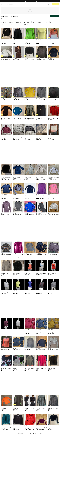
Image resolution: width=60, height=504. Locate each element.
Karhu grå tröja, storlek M (41, 59)
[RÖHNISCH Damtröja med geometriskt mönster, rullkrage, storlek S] (6, 247)
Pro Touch (4, 407)
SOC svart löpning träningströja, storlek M (17, 41)
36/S (1, 117)
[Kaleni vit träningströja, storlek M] (6, 52)
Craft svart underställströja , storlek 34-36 (6, 118)
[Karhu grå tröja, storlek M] (41, 52)
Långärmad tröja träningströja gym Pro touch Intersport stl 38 (6, 408)
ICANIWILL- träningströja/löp (18, 195)
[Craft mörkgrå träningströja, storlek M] (18, 92)
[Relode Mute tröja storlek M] (53, 206)
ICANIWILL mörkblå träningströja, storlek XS (17, 177)
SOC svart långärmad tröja (6, 177)
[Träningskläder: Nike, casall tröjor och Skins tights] (41, 247)
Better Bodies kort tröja (17, 137)
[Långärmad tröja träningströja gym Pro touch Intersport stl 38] (6, 400)
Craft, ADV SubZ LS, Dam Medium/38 (41, 331)
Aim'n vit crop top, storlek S (53, 349)
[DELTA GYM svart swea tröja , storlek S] (53, 247)
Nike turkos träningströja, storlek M (6, 427)
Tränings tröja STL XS (5, 349)
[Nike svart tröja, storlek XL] (41, 110)
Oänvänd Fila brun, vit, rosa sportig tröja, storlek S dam (53, 137)
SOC (15, 39)
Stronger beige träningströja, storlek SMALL (41, 177)
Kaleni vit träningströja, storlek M (5, 59)
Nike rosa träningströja (52, 195)
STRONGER (51, 58)
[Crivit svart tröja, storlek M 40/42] (53, 92)
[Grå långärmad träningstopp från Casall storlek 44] (6, 265)
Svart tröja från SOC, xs (52, 368)
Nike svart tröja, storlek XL (41, 118)
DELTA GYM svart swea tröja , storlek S (52, 254)
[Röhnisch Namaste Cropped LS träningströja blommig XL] (6, 360)
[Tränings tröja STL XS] (6, 342)
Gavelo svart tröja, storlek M (29, 59)
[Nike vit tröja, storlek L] (41, 129)
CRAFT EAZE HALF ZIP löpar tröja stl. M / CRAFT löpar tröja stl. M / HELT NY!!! (18, 254)
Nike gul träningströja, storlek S (28, 99)
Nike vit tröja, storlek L (40, 137)
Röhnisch (3, 253)
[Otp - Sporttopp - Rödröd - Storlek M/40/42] (6, 323)
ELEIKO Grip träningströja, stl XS (18, 118)
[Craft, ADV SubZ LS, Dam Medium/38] (41, 323)
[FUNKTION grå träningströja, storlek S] (30, 342)
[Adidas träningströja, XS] (41, 360)
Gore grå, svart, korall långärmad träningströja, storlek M (29, 368)
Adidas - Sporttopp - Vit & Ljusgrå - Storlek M (6, 292)
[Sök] (27, 4)
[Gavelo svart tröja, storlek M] (30, 52)
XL (36, 117)
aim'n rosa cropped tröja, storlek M (53, 41)
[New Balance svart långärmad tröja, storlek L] (6, 188)
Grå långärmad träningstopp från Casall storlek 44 (6, 273)
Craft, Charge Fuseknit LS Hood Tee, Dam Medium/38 (53, 331)
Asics (27, 39)
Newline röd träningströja (53, 118)
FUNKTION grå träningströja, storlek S (28, 349)
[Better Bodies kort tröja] (18, 129)
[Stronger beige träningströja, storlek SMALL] (41, 169)
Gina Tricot (39, 39)
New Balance (4, 194)
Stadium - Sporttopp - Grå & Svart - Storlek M (53, 292)
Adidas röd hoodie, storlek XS (29, 427)
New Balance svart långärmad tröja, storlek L (6, 195)
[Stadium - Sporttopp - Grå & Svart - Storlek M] (53, 284)
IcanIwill (39, 98)
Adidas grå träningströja (53, 408)
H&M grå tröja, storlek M (29, 118)
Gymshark (28, 407)
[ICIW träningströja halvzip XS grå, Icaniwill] (41, 92)
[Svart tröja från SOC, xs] (53, 360)
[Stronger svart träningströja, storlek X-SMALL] (53, 52)
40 (1, 213)
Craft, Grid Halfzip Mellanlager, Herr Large (17, 349)
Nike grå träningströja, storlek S (28, 254)
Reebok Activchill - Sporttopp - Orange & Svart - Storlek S (30, 273)
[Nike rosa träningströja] (53, 188)
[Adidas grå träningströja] (53, 400)
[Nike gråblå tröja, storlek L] (41, 400)
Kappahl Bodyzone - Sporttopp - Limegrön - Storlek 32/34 (17, 292)
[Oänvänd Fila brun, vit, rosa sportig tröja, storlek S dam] (53, 129)
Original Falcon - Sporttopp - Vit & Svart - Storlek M (18, 331)
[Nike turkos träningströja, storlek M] (6, 419)
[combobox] (21, 4)
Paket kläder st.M (16, 368)
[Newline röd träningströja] (53, 110)
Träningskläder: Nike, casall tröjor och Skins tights (41, 254)
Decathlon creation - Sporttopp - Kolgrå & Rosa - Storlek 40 (41, 292)
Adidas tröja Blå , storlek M (29, 214)
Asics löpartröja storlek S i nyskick (29, 41)
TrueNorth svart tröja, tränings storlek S (17, 408)
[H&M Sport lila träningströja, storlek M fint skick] (41, 419)
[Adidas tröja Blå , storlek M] (30, 206)
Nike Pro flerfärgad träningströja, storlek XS (5, 99)
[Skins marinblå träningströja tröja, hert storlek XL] (30, 188)
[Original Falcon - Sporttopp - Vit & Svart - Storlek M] (18, 323)
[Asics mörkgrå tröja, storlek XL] (41, 342)
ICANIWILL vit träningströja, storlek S (53, 177)
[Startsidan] (9, 4)
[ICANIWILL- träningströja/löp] (18, 188)
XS (1, 39)
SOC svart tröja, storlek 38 (18, 427)
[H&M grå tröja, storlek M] (30, 110)
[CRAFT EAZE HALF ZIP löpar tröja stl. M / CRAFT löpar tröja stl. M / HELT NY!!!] (18, 247)
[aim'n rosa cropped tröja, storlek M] (53, 33)
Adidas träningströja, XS (41, 368)
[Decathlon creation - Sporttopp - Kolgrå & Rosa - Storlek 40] (41, 284)
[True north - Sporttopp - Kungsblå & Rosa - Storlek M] (30, 284)
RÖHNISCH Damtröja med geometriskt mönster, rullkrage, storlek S (6, 254)
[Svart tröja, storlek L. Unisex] (18, 265)
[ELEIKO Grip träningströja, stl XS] (18, 110)
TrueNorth (15, 407)
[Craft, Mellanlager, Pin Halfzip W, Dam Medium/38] (30, 323)
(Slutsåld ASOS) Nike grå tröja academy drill (41, 214)
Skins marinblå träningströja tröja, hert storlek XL (29, 195)
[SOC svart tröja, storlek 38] (18, 419)
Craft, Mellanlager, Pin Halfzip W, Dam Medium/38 (29, 331)
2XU (38, 194)
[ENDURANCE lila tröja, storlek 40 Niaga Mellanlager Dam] (6, 206)
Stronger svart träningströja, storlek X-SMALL (52, 59)
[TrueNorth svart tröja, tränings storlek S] (18, 400)
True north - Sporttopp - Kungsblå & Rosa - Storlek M (29, 292)
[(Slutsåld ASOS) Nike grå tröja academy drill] (41, 206)
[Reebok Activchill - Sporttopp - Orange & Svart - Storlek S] (30, 265)
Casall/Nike (40, 253)
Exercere (15, 58)
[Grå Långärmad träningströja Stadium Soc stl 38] (30, 169)
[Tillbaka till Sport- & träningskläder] (1, 19)
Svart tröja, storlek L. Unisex (17, 273)
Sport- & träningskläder (7, 18)
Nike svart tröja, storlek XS (6, 40)
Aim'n (51, 39)
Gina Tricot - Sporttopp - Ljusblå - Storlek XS (41, 273)
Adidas (27, 213)
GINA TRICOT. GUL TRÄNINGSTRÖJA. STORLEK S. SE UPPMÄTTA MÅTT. (41, 41)
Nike (3, 39)
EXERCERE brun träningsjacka (16, 59)
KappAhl (15, 290)
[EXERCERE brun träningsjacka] (18, 52)
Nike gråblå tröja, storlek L (41, 408)
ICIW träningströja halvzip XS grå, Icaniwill (41, 99)
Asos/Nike (39, 213)
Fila (50, 135)
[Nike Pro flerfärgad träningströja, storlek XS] (6, 92)
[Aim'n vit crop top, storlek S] (53, 342)
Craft (15, 98)
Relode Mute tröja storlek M (53, 214)
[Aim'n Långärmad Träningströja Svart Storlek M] (53, 419)
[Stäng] (59, 1)
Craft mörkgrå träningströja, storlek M (18, 99)
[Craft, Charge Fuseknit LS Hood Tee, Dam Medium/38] (53, 323)
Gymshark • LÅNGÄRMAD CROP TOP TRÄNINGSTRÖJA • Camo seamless (29, 408)
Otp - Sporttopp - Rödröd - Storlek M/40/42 (6, 331)
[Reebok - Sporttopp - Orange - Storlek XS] (53, 265)
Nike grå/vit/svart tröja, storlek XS (17, 214)
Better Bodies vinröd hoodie (5, 137)
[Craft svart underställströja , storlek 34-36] (6, 110)
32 (13, 290)
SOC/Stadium (28, 175)
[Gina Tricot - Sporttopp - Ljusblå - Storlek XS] (41, 265)
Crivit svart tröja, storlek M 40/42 (53, 99)
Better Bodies (4, 135)
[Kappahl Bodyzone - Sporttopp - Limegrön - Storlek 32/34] (18, 284)
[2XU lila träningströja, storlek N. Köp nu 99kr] (41, 188)
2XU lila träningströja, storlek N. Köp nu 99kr (40, 195)
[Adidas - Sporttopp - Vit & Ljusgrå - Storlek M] (6, 284)
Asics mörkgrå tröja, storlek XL (41, 349)
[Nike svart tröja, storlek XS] (6, 33)
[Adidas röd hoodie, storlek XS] (30, 419)
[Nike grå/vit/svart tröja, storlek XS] (18, 206)
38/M (25, 329)
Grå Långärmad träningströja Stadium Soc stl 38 (29, 177)
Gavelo (27, 58)
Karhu (39, 58)
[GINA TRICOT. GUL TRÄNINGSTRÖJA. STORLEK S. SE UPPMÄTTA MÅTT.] (41, 33)
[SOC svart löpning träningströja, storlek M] (18, 33)
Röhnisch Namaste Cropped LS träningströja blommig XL (6, 368)
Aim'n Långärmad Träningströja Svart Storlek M (53, 427)
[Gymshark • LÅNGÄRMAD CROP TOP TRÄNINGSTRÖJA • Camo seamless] (30, 400)
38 (24, 175)
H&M (27, 117)
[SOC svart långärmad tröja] (6, 169)
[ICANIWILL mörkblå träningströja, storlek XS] (18, 169)
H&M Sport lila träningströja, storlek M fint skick (41, 427)
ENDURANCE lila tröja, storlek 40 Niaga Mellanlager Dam (5, 214)
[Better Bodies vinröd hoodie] (6, 129)
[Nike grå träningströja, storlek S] (30, 247)
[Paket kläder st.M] (18, 360)
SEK (37, 4)
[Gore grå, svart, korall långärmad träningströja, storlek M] (30, 360)
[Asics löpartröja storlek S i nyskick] (30, 33)
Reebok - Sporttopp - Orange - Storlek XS (52, 273)
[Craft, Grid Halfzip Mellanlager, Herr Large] (18, 342)
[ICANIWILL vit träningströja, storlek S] (53, 169)
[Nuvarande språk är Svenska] (34, 4)
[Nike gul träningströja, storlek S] (30, 92)
